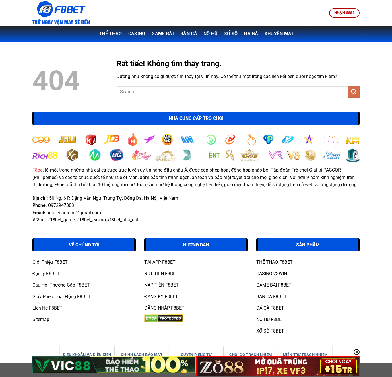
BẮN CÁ (188, 33)
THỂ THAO (110, 33)
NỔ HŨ (210, 33)
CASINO (136, 33)
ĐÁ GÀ (251, 33)
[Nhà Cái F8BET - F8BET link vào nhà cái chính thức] (61, 13)
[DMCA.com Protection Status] (163, 318)
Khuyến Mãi (279, 33)
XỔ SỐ (231, 33)
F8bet (38, 170)
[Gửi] (354, 91)
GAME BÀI (163, 33)
